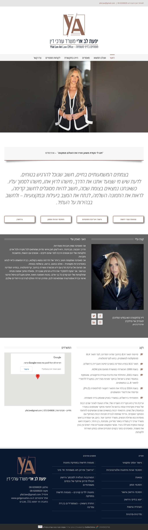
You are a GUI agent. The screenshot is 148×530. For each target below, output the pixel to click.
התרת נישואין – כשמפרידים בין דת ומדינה (76, 505)
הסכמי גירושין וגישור (131, 492)
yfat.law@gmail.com (107, 3)
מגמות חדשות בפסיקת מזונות (78, 462)
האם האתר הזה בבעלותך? (51, 369)
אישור (26, 369)
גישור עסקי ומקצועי (132, 462)
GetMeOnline (90, 527)
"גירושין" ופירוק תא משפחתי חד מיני (75, 470)
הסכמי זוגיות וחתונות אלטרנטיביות (124, 470)
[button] (38, 376)
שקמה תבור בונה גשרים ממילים (54, 527)
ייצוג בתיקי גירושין (133, 499)
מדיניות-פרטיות (134, 514)
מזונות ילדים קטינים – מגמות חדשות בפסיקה (75, 494)
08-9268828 (122, 3)
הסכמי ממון (136, 484)
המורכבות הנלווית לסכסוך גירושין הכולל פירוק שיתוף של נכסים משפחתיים (77, 481)
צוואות (138, 477)
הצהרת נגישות (134, 507)
